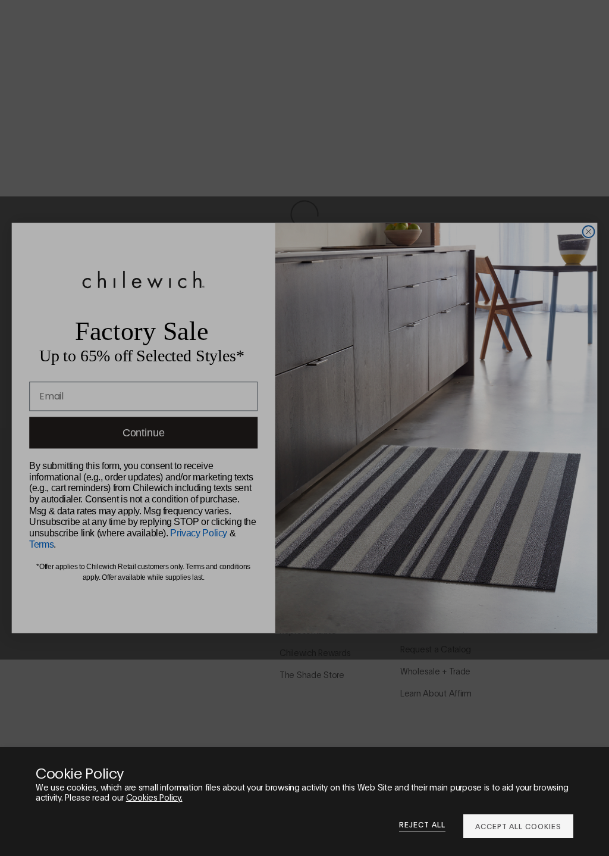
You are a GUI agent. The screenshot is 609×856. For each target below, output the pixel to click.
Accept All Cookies (518, 825)
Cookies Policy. (154, 796)
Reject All (422, 824)
